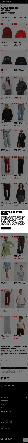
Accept (6, 228)
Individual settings (7, 231)
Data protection (21, 224)
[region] (14, 221)
